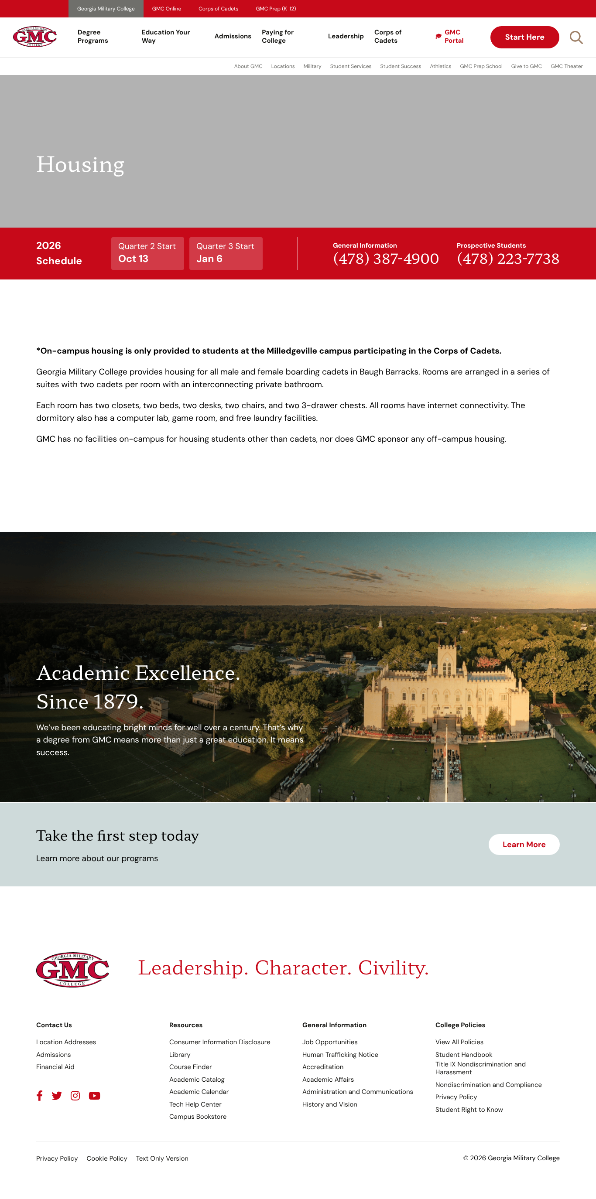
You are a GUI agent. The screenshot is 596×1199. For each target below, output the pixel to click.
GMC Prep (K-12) (276, 8)
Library (180, 1055)
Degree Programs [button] (93, 36)
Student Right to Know (469, 1110)
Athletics (441, 66)
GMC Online (166, 8)
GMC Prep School (481, 66)
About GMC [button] (248, 66)
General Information (334, 1025)
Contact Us (54, 1025)
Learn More (524, 844)
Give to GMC (526, 66)
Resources (186, 1025)
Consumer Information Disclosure (220, 1042)
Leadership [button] (346, 36)
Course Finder (190, 1067)
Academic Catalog (197, 1079)
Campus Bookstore (197, 1117)
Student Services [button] (351, 66)
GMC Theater (567, 66)
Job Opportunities (330, 1042)
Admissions (233, 36)
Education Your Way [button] (166, 36)
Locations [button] (283, 66)
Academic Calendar (199, 1092)
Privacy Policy (456, 1097)
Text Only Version (162, 1158)
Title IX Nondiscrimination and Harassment (480, 1068)
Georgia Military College (106, 8)
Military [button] (313, 66)
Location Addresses (66, 1042)
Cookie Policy (106, 1158)
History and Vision (329, 1104)
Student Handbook (464, 1055)
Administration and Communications (357, 1092)
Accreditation (322, 1067)
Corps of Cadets (218, 8)
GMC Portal (454, 36)
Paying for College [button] (278, 36)
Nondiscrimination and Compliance (488, 1085)
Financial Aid (55, 1067)
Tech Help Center (195, 1104)
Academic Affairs (328, 1079)
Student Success (400, 66)
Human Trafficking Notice (340, 1055)
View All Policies (459, 1042)
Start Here (525, 37)
